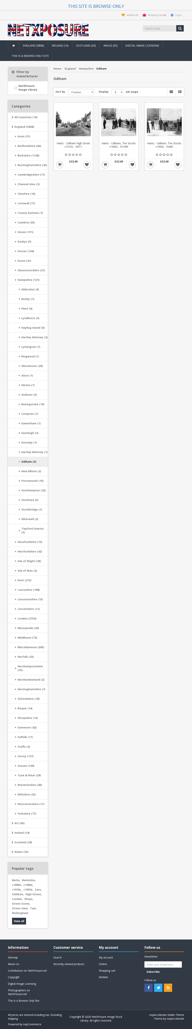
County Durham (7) (30, 213)
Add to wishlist (87, 164)
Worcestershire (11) (31, 804)
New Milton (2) (31, 471)
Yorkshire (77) (27, 813)
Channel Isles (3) (29, 184)
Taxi (33, 908)
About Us (13, 964)
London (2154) (27, 618)
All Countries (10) (26, 117)
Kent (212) (24, 580)
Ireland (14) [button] (60, 45)
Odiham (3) (28, 461)
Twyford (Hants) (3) (32, 530)
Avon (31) (24, 136)
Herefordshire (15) (30, 542)
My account (106, 957)
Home (57, 68)
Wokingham (20, 913)
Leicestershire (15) (30, 599)
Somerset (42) (27, 727)
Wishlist (103, 977)
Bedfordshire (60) (29, 146)
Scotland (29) (23, 842)
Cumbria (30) (26, 222)
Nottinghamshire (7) (31, 689)
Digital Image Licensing (142, 45)
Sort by (60, 91)
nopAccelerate (175, 1018)
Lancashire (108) (29, 590)
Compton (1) (29, 414)
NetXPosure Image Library (28, 87)
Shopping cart (107, 970)
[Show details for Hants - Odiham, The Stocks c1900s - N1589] (118, 122)
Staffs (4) (24, 746)
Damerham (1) (31, 423)
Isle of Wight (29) (29, 561)
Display (104, 91)
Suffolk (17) (25, 737)
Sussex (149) (26, 765)
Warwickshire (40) (30, 785)
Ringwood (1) (30, 356)
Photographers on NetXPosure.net (19, 992)
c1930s (28, 889)
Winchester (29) (32, 366)
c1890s (17, 885)
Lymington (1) (30, 347)
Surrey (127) (26, 756)
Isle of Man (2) (27, 570)
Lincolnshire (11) (29, 609)
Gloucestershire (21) (31, 270)
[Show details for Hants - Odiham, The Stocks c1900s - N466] (164, 122)
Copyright (14, 977)
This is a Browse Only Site (30, 56)
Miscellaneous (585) (31, 647)
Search (57, 957)
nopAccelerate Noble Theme (166, 1015)
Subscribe (153, 971)
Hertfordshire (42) (30, 551)
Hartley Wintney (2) (34, 337)
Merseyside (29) (28, 628)
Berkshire (29, 880)
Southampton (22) (33, 490)
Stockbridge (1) (31, 509)
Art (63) (19, 823)
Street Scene (21, 903)
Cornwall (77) (26, 203)
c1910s (17, 889)
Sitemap (13, 957)
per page (132, 91)
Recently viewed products (68, 964)
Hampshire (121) (29, 280)
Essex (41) (24, 260)
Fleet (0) (26, 308)
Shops (28, 899)
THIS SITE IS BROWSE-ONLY (96, 6)
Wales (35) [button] (111, 45)
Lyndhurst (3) (30, 318)
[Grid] (171, 92)
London (17, 899)
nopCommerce (32, 1024)
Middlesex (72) (27, 637)
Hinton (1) (28, 385)
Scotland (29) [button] (86, 45)
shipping (13, 1018)
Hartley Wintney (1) (34, 452)
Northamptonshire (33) (30, 668)
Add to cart (59, 164)
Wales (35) (21, 852)
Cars (38, 889)
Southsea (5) (29, 500)
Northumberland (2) (31, 679)
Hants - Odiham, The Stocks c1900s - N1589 (119, 145)
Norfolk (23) (26, 656)
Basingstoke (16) (32, 404)
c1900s (28, 885)
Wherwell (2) (29, 519)
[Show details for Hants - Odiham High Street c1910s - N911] (73, 122)
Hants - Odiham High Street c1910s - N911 (73, 145)
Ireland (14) (22, 832)
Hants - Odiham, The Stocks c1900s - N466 (164, 145)
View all (19, 921)
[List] (180, 92)
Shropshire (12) (28, 718)
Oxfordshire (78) (29, 699)
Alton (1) (27, 375)
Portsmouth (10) (32, 481)
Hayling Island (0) (33, 327)
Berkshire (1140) (28, 155)
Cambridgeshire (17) (31, 174)
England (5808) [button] (33, 45)
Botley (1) (27, 299)
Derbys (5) (24, 241)
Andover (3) (29, 394)
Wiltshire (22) (27, 794)
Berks (16, 880)
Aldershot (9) (30, 289)
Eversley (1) (29, 442)
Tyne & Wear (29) (29, 775)
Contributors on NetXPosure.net (27, 970)
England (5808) (24, 127)
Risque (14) (25, 708)
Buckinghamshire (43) (32, 165)
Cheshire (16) (26, 193)
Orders (103, 964)
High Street (34, 894)
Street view (20, 908)
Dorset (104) (26, 251)
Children (18, 894)
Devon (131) (25, 232)
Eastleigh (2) (29, 433)
